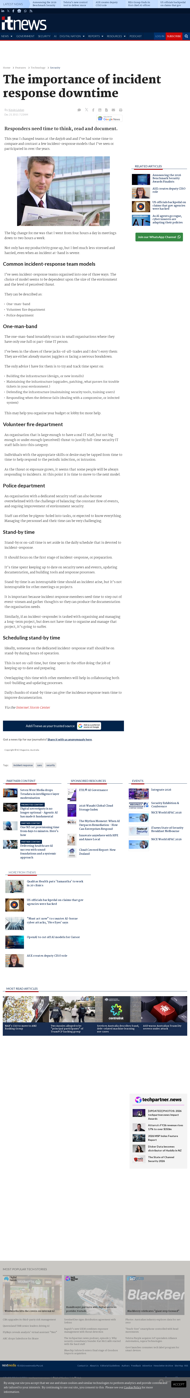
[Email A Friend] (113, 110)
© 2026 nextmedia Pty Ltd (30, 1365)
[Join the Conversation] (79, 110)
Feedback (136, 1365)
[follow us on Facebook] (13, 11)
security (50, 765)
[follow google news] (19, 11)
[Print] (119, 110)
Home (6, 68)
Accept (178, 1384)
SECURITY (44, 36)
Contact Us (82, 1365)
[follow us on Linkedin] (3, 11)
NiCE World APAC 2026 (166, 813)
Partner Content (21, 780)
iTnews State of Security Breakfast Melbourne (167, 830)
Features (20, 68)
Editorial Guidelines (110, 1365)
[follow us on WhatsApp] (25, 11)
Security (55, 68)
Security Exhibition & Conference (165, 805)
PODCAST (136, 36)
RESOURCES (114, 36)
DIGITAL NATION (70, 36)
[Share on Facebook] (94, 110)
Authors (126, 1365)
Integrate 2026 (161, 790)
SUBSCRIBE (174, 36)
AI (55, 36)
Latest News (13, 4)
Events (137, 780)
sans (39, 765)
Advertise (147, 1365)
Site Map (179, 1365)
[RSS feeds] (31, 11)
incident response (23, 765)
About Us (94, 1365)
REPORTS (94, 36)
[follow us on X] (8, 11)
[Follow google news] (108, 118)
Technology (38, 68)
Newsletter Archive (163, 1365)
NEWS (5, 36)
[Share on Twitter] (87, 110)
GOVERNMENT (25, 36)
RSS (186, 1365)
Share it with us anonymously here (70, 739)
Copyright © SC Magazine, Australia (21, 749)
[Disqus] (63, 1088)
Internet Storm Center (33, 707)
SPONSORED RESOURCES (88, 780)
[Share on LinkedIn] (100, 110)
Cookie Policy (132, 1387)
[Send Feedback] (107, 110)
